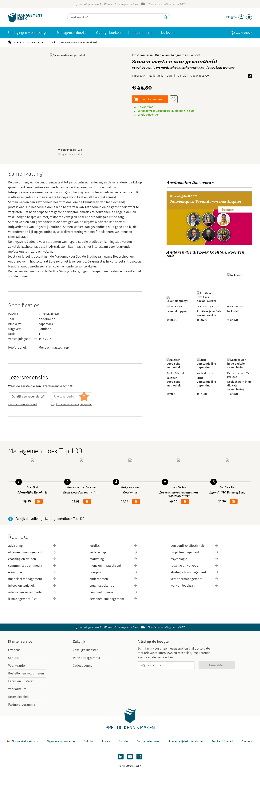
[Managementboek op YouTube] (130, 756)
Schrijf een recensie (26, 396)
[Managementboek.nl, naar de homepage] (25, 21)
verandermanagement (187, 579)
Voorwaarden (17, 665)
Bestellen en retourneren (26, 673)
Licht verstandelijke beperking (206, 381)
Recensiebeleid (19, 697)
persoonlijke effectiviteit (187, 545)
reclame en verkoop (184, 565)
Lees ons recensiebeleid (22, 404)
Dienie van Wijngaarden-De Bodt (177, 55)
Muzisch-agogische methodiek (174, 381)
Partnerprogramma (21, 704)
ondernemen (98, 579)
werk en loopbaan (183, 585)
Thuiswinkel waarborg (25, 741)
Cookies (123, 741)
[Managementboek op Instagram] (139, 756)
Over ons (14, 650)
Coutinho (45, 329)
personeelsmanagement (106, 599)
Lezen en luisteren (21, 681)
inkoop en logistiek (21, 585)
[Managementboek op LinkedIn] (121, 756)
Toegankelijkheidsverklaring (186, 741)
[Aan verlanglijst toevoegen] (174, 99)
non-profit (96, 572)
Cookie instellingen (148, 741)
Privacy (106, 741)
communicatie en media (25, 565)
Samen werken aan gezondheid (79, 42)
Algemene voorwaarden (61, 741)
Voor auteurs (17, 689)
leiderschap (97, 552)
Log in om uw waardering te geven (71, 404)
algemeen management (25, 552)
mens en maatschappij (105, 565)
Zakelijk (79, 641)
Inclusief (232, 311)
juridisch (95, 545)
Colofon (88, 741)
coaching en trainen (22, 559)
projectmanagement (185, 552)
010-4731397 (244, 32)
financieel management (25, 579)
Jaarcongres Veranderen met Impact (206, 201)
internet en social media (25, 592)
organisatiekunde (101, 585)
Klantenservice (20, 641)
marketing (96, 559)
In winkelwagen (151, 99)
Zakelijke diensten (86, 650)
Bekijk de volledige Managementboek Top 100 (50, 519)
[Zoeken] (165, 17)
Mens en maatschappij (43, 42)
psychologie (179, 559)
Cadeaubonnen (83, 665)
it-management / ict (22, 599)
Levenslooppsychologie (182, 311)
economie (15, 572)
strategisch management (188, 572)
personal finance (101, 592)
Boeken (21, 42)
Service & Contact (222, 741)
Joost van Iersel (143, 55)
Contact (13, 658)
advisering (15, 545)
